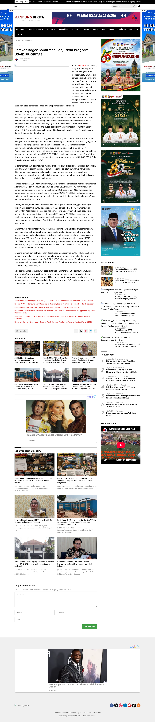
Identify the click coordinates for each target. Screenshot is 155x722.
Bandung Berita (25, 59)
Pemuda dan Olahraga (117, 29)
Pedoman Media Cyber (72, 712)
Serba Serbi (85, 29)
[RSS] (138, 705)
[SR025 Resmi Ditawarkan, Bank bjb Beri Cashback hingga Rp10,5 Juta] (120, 338)
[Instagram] (121, 705)
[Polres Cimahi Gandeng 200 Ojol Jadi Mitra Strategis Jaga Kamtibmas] (107, 270)
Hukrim (19, 34)
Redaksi (58, 712)
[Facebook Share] (76, 331)
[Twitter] (116, 705)
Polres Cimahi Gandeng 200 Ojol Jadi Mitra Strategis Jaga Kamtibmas (127, 270)
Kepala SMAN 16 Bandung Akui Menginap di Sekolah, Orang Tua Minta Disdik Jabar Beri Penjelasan (54, 304)
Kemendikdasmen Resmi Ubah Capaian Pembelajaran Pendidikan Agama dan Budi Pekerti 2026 (53, 322)
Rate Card (88, 712)
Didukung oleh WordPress (69, 716)
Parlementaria (99, 29)
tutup (11, 10)
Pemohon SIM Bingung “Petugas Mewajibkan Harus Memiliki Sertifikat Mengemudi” (121, 371)
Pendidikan (63, 29)
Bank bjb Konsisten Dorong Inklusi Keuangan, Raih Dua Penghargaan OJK (126, 297)
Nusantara (50, 29)
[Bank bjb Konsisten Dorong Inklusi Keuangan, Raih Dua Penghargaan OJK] (120, 291)
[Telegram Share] (90, 331)
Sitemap (97, 712)
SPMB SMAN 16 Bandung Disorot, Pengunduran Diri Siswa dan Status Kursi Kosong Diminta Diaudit (54, 300)
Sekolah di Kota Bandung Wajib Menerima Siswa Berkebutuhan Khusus (123, 397)
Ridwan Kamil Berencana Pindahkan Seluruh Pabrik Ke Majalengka (120, 362)
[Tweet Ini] (81, 331)
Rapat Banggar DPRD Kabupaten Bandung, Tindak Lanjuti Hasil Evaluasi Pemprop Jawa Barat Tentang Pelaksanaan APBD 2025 (83, 2)
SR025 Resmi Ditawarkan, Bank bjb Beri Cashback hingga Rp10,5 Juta (127, 345)
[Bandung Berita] (29, 18)
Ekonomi (74, 29)
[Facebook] (112, 705)
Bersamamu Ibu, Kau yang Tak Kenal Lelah (121, 414)
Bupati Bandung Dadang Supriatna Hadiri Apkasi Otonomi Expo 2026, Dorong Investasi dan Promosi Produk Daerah (127, 314)
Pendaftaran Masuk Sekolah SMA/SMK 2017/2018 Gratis (121, 405)
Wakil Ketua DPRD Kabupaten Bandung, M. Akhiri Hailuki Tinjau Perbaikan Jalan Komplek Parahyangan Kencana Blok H (127, 281)
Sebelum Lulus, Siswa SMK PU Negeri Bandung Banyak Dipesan (120, 388)
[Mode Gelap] (139, 6)
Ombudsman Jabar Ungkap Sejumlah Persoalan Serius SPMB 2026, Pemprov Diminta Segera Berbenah (52, 317)
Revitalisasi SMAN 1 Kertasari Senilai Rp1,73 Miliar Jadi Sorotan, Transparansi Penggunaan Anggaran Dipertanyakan (55, 312)
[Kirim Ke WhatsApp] (95, 331)
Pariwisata (133, 29)
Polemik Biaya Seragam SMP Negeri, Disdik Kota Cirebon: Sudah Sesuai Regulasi (47, 307)
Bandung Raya (35, 29)
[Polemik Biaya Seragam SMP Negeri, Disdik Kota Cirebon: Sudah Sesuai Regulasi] (84, 348)
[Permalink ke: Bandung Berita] (16, 59)
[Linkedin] (125, 705)
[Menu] (16, 6)
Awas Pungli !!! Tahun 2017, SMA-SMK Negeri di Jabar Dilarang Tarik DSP (120, 379)
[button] (134, 6)
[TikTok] (134, 705)
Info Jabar (20, 29)
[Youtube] (130, 705)
